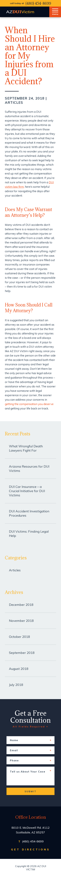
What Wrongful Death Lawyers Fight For (26, 448)
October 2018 (19, 637)
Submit (30, 791)
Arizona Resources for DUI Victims (29, 468)
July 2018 (16, 685)
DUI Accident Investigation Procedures (29, 513)
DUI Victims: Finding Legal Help (29, 533)
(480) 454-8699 (38, 3)
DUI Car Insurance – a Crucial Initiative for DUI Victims (27, 491)
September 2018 (21, 653)
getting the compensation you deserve (29, 404)
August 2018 (18, 669)
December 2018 (21, 605)
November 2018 (21, 621)
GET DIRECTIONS (30, 849)
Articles (14, 102)
